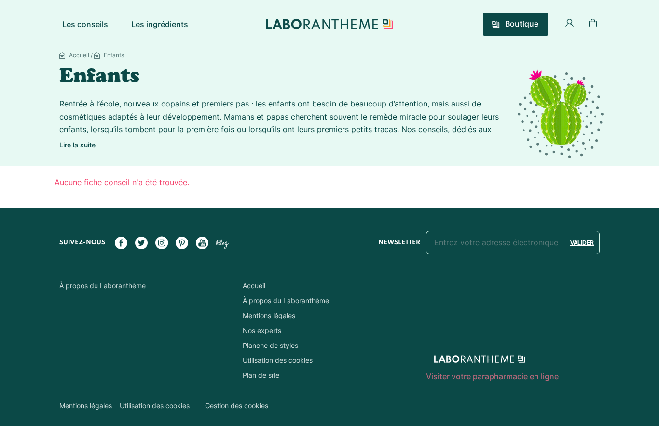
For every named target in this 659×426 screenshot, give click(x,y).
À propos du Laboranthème (102, 285)
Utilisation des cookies (278, 360)
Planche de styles (270, 345)
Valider (582, 242)
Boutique (520, 23)
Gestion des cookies (236, 405)
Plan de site (261, 375)
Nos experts (262, 330)
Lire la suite (77, 145)
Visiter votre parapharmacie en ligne (492, 376)
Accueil (79, 55)
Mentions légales (269, 315)
